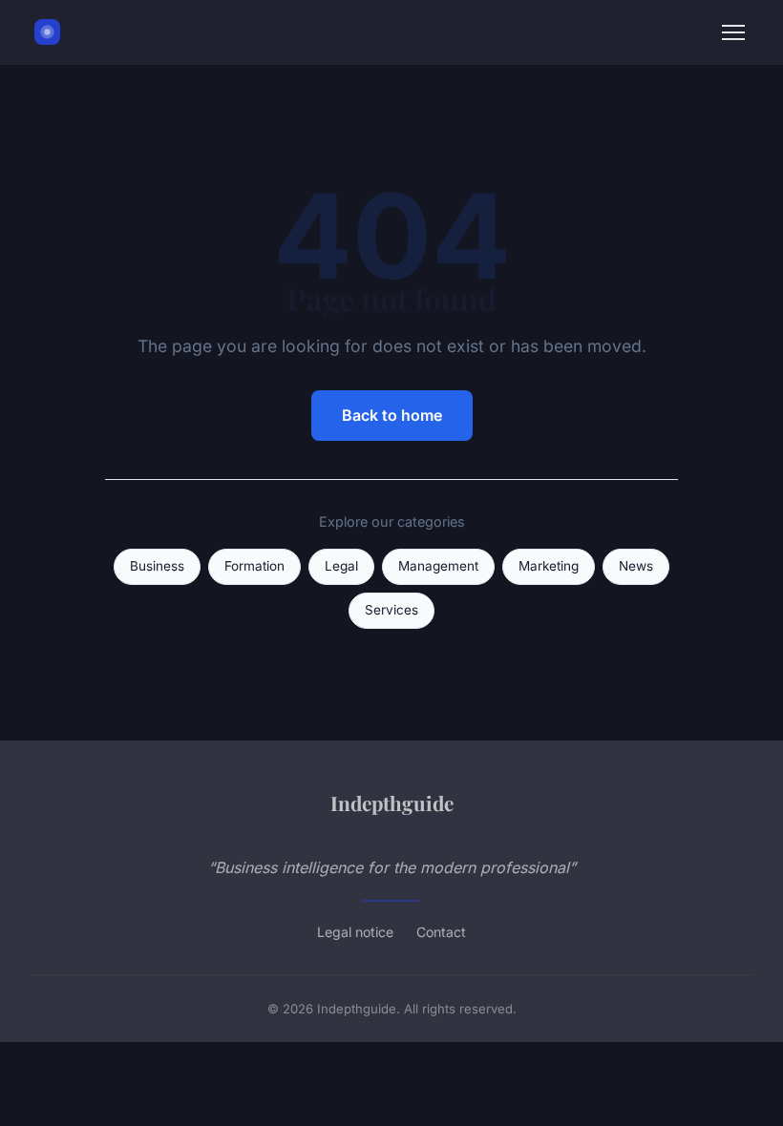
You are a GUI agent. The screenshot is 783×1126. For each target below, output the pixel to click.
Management (438, 565)
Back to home (392, 415)
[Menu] (733, 32)
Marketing (548, 565)
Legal (341, 565)
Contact (441, 932)
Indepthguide (392, 802)
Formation (254, 565)
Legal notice (355, 932)
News (636, 565)
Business (157, 565)
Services (391, 609)
